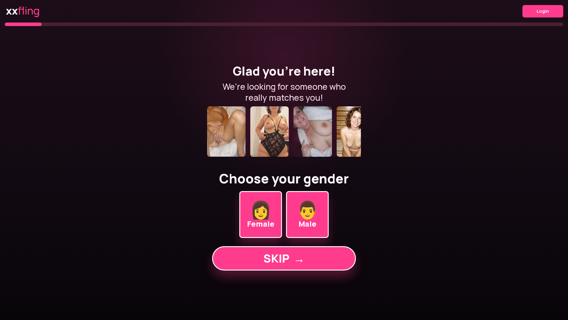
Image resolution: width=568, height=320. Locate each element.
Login (543, 11)
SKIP (284, 258)
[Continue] (284, 131)
